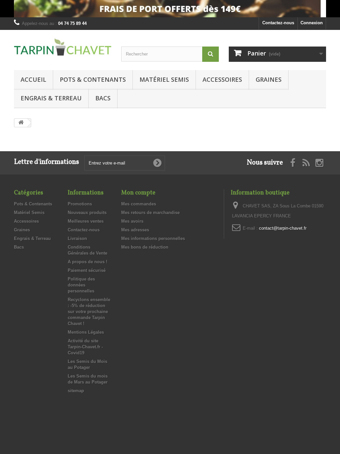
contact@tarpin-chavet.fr (282, 228)
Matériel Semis (164, 79)
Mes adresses (135, 229)
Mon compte (138, 193)
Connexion (311, 22)
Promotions (80, 203)
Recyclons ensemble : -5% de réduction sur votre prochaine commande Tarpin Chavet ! (89, 311)
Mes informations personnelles (153, 238)
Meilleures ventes (86, 221)
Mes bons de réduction (144, 247)
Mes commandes (138, 203)
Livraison (77, 238)
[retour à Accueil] (21, 123)
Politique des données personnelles (81, 285)
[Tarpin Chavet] (62, 48)
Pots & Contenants (93, 79)
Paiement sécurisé (87, 270)
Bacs (103, 98)
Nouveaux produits (87, 212)
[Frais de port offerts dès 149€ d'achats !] (170, 8)
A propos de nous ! (87, 261)
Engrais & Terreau (51, 98)
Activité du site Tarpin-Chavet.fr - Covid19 (85, 346)
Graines (269, 79)
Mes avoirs (132, 221)
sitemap (76, 390)
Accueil (33, 79)
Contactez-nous (278, 22)
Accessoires (222, 79)
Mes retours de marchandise (150, 212)
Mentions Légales (86, 332)
